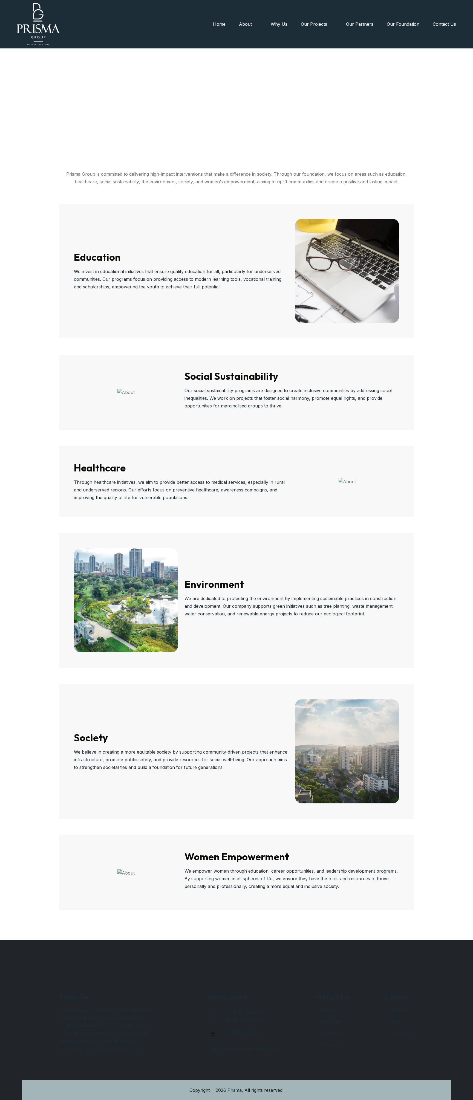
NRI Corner (332, 1044)
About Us (330, 1010)
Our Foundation (403, 24)
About (246, 24)
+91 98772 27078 (241, 1032)
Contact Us (444, 24)
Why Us (279, 24)
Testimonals (332, 1033)
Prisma (234, 1090)
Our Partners (359, 24)
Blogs (396, 1021)
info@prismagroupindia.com (252, 1048)
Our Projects (314, 24)
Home (219, 24)
